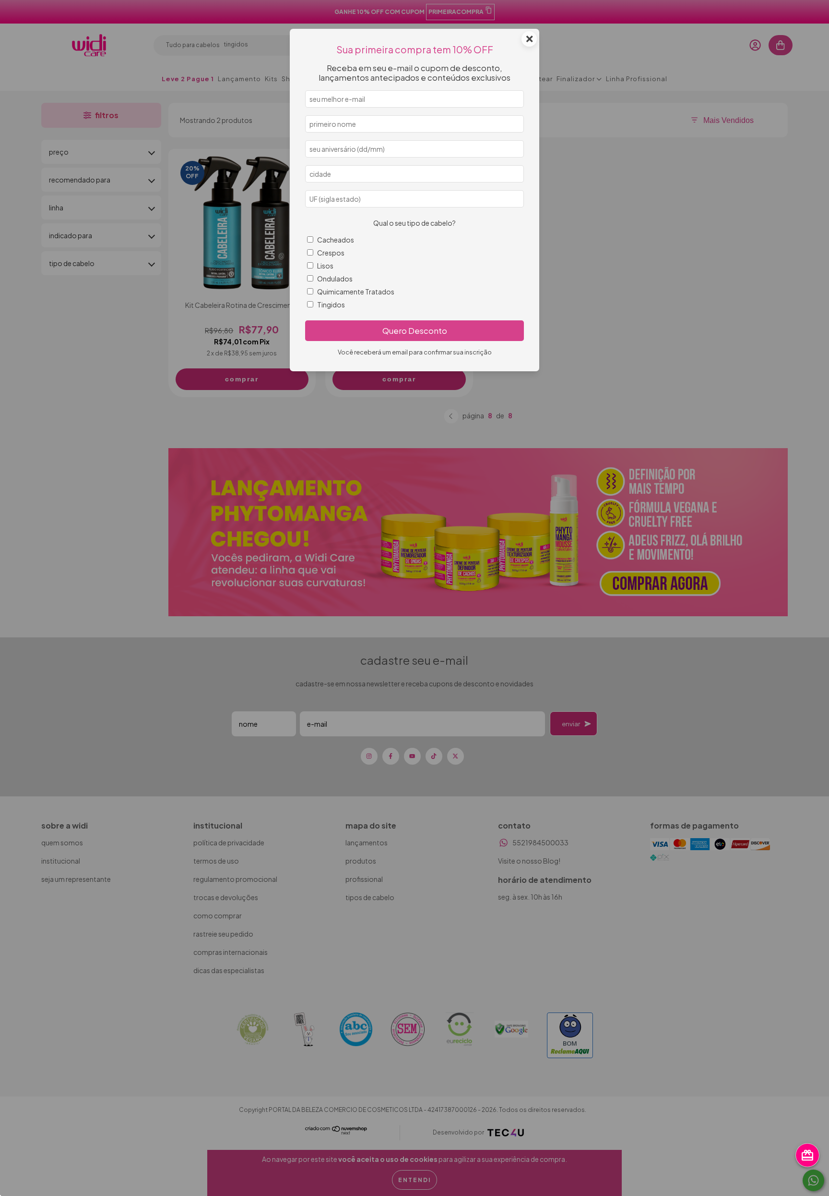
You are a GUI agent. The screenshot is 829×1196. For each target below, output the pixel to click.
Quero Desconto (414, 331)
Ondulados (335, 278)
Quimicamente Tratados (355, 291)
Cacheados (335, 239)
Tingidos (331, 304)
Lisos (325, 265)
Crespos (330, 252)
